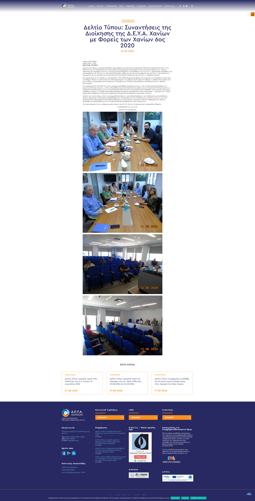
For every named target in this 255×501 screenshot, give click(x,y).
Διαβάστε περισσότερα (198, 498)
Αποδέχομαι (175, 498)
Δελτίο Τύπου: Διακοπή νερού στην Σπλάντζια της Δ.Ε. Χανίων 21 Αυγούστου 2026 (110, 433)
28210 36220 (80, 437)
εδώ (185, 453)
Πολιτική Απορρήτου (69, 467)
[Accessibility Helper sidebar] (252, 14)
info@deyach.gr (73, 440)
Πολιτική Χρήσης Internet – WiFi (73, 472)
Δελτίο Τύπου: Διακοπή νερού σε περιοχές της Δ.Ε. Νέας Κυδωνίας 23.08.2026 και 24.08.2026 (107, 441)
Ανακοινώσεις (128, 21)
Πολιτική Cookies (68, 470)
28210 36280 (70, 437)
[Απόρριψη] (253, 498)
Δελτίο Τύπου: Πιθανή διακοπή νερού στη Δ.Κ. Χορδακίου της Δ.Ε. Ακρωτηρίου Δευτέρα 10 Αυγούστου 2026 (110, 458)
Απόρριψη (185, 498)
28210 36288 (70, 439)
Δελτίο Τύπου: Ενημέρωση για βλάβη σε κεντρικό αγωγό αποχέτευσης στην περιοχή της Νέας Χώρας (110, 450)
